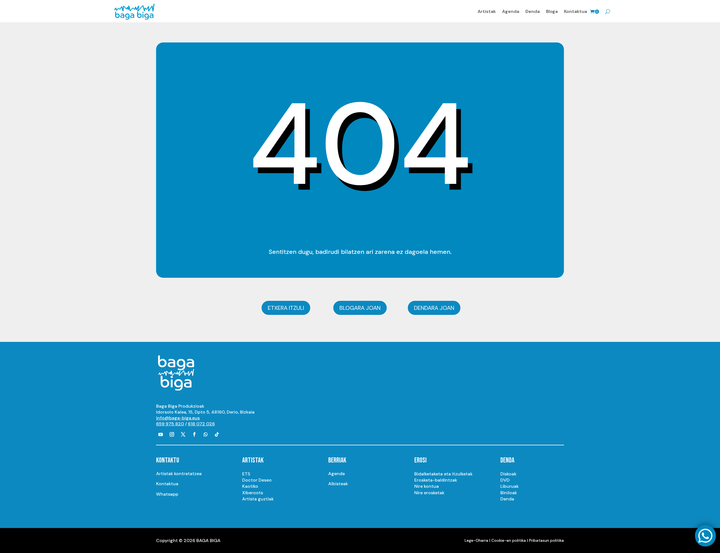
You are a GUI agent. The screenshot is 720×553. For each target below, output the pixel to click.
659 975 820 (170, 424)
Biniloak (508, 493)
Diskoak (508, 474)
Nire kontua (426, 486)
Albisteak (338, 484)
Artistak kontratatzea (179, 474)
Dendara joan (434, 308)
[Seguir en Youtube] (160, 434)
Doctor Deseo (257, 480)
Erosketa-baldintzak (435, 480)
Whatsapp (167, 494)
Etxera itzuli (286, 308)
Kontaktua (575, 11)
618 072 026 (201, 424)
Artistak (487, 11)
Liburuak (509, 486)
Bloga (552, 11)
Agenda (510, 11)
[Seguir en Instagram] (171, 434)
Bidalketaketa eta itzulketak (443, 474)
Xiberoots (252, 493)
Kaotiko (250, 486)
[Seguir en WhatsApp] (205, 434)
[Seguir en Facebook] (194, 434)
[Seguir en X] (183, 434)
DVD (505, 480)
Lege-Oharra (476, 540)
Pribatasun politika (546, 540)
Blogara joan (360, 308)
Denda (532, 11)
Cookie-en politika (508, 540)
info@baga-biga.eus (178, 418)
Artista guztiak (258, 499)
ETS (246, 474)
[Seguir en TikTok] (216, 434)
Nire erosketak (429, 493)
